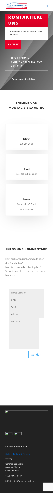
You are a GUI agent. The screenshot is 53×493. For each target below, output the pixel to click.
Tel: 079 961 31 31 (13, 476)
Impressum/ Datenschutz (17, 446)
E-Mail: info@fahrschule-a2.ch (19, 481)
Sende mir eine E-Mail (24, 79)
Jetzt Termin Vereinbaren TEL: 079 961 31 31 (26, 61)
